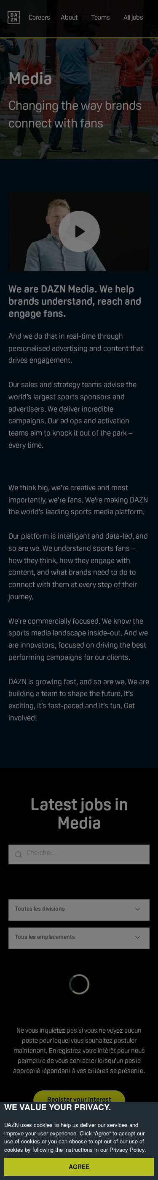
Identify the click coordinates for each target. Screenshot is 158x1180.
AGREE (79, 1166)
